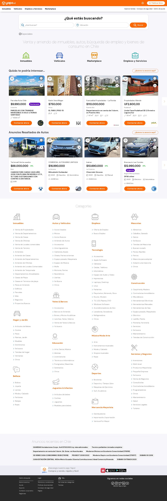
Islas (17, 296)
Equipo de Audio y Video (104, 275)
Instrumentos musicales (103, 346)
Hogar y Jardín (20, 320)
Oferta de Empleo (101, 229)
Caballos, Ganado (140, 233)
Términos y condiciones (46, 482)
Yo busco (58, 326)
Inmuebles (6, 9)
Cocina (18, 330)
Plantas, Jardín (21, 337)
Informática (98, 271)
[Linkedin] (123, 483)
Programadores (139, 390)
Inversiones (137, 360)
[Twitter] (120, 483)
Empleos (96, 223)
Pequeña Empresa (140, 371)
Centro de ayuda (159, 9)
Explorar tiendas (130, 9)
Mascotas (136, 223)
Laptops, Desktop (101, 282)
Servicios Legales (140, 404)
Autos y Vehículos (61, 223)
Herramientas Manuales (142, 304)
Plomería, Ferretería (141, 323)
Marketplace (50, 9)
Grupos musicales (101, 353)
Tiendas (60, 485)
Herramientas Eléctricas (143, 300)
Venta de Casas (21, 237)
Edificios (18, 289)
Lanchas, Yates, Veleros (64, 319)
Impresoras (98, 278)
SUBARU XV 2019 (146, 455)
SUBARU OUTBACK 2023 (126, 459)
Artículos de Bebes (23, 326)
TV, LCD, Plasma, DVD (102, 300)
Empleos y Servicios (33, 9)
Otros (17, 359)
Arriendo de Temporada (25, 270)
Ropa (17, 404)
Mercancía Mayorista (102, 407)
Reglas (40, 491)
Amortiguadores (61, 248)
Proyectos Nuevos (22, 303)
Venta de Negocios (141, 379)
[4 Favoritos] (12, 140)
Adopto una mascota (142, 263)
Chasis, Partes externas (64, 255)
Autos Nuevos (60, 237)
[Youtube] (127, 483)
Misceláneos (138, 297)
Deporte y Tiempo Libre (103, 383)
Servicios (136, 326)
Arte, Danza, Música (62, 349)
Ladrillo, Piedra (139, 319)
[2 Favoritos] (50, 140)
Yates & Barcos (60, 301)
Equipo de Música (61, 263)
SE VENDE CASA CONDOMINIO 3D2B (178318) (50, 455)
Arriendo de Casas (22, 255)
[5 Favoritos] (12, 79)
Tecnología (97, 250)
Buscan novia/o (139, 248)
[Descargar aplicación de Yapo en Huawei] (103, 470)
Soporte (21, 488)
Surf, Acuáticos (100, 391)
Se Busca (58, 281)
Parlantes (98, 289)
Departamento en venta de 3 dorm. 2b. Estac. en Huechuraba (58, 451)
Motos (57, 233)
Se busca (19, 348)
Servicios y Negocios (141, 354)
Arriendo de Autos (62, 241)
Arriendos (19, 252)
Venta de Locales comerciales (27, 244)
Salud (135, 401)
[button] (41, 85)
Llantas (57, 277)
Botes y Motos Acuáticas (64, 315)
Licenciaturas (59, 357)
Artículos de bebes (62, 394)
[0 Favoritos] (125, 140)
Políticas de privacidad (45, 485)
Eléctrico (136, 315)
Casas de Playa (21, 277)
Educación (57, 343)
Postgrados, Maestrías (63, 364)
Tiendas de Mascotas (142, 244)
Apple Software (100, 260)
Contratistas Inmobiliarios (143, 293)
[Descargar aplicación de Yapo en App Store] (111, 470)
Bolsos (17, 382)
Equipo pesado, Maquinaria (65, 259)
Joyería (18, 386)
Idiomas (57, 353)
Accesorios (59, 244)
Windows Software (101, 304)
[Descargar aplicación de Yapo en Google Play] (121, 470)
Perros (135, 255)
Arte (95, 342)
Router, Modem (100, 297)
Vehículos (18, 9)
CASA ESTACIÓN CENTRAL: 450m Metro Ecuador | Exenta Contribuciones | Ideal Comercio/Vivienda (73, 459)
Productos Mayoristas (142, 368)
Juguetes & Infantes (62, 388)
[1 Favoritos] (88, 79)
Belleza (16, 376)
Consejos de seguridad (144, 9)
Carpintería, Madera (141, 289)
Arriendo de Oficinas (23, 263)
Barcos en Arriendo (62, 311)
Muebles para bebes (62, 405)
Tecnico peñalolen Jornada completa (107, 447)
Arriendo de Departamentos (27, 259)
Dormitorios (20, 345)
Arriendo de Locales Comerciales (28, 266)
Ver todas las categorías (66, 482)
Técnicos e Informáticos (64, 360)
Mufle (56, 266)
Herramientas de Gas (142, 308)
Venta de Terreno (22, 248)
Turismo (136, 408)
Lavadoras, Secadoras (103, 311)
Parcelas (18, 292)
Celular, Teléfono (100, 267)
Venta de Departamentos (25, 233)
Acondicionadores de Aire (104, 308)
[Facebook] (113, 483)
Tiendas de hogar (22, 352)
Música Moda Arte (101, 335)
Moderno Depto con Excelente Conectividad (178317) (114, 455)
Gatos (135, 237)
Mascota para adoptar (142, 259)
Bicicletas (98, 380)
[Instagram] (116, 483)
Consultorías (138, 382)
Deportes (96, 373)
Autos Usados (60, 229)
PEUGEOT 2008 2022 (80, 455)
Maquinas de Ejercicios (103, 387)
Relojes (18, 401)
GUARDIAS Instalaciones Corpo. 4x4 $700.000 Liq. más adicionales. (60, 447)
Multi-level (137, 364)
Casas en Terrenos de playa (26, 281)
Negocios (19, 300)
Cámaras (97, 264)
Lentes (18, 390)
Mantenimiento (139, 334)
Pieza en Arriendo (22, 285)
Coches (57, 398)
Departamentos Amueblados (27, 274)
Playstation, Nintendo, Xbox (105, 293)
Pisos (17, 334)
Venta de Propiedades (24, 229)
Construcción (138, 283)
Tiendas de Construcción (143, 337)
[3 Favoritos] (50, 79)
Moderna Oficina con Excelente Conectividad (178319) (108, 451)
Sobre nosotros (24, 482)
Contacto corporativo (26, 491)
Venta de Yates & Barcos (64, 323)
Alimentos (137, 229)
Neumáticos (59, 274)
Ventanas (19, 356)
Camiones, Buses (61, 252)
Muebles (18, 341)
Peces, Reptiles (139, 252)
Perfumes (19, 397)
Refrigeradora (99, 315)
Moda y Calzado (22, 393)
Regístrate (22, 494)
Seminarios (58, 368)
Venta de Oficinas (22, 241)
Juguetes (58, 402)
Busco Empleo (99, 233)
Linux (96, 286)
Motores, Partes (61, 270)
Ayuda (21, 485)
